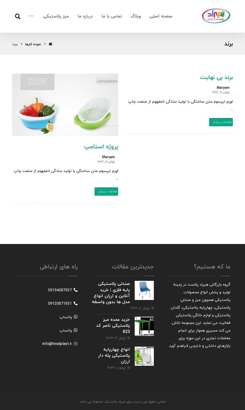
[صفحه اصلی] (50, 44)
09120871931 (60, 303)
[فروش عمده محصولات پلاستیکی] (216, 15)
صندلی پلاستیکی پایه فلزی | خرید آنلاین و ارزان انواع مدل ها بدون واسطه (111, 293)
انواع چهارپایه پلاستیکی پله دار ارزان (114, 356)
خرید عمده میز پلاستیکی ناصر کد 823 (113, 326)
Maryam (223, 88)
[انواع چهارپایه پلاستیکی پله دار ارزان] (144, 356)
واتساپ (65, 317)
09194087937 (60, 290)
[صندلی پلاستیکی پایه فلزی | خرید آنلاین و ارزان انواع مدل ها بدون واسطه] (144, 290)
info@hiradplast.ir (57, 344)
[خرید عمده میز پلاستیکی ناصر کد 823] (144, 326)
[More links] (31, 16)
